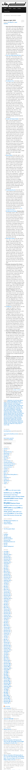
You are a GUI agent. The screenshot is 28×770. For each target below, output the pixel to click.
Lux (22, 507)
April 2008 (6, 693)
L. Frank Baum (19, 410)
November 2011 (7, 631)
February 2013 (7, 609)
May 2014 (6, 586)
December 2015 (7, 557)
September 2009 (7, 668)
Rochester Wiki (7, 540)
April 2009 (6, 675)
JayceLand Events (8, 467)
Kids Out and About (8, 538)
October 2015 (7, 560)
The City (5, 544)
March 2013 (6, 607)
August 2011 (6, 634)
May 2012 (6, 622)
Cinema (22, 496)
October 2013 (7, 597)
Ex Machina (10, 406)
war (21, 515)
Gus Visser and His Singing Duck (13, 407)
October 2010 (7, 648)
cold (5, 500)
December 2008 (7, 681)
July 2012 (6, 619)
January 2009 (7, 680)
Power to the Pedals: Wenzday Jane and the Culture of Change (13, 416)
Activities (6, 448)
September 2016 (7, 554)
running (20, 513)
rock (15, 513)
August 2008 (6, 687)
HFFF (6, 507)
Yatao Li (19, 423)
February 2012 (7, 627)
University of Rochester (14, 515)
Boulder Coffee (12, 492)
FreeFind (10, 439)
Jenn (22, 408)
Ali (7, 489)
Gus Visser (18, 406)
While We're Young (14, 423)
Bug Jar (18, 493)
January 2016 (7, 556)
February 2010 (7, 660)
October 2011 (7, 633)
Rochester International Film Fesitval (12, 417)
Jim (4, 409)
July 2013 (6, 601)
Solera (5, 515)
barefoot (6, 493)
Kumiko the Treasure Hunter (9, 410)
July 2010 (6, 653)
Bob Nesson (15, 402)
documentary (15, 500)
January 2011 (7, 644)
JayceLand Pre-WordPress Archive (11, 434)
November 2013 (7, 595)
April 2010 (6, 657)
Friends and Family (8, 462)
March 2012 (6, 625)
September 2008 (7, 686)
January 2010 (7, 662)
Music (5, 473)
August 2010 (6, 651)
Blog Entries (10, 400)
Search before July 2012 (9, 438)
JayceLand (7, 706)
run (17, 513)
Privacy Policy (6, 11)
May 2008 (6, 692)
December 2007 (7, 700)
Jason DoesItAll (7, 522)
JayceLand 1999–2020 (8, 718)
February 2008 (7, 696)
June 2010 (6, 654)
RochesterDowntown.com (9, 541)
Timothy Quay (14, 422)
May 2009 (6, 674)
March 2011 (6, 641)
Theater (5, 482)
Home (5, 8)
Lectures (6, 468)
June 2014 (6, 584)
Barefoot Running (8, 451)
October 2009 (7, 666)
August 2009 (6, 669)
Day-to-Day (6, 458)
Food (5, 459)
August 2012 (6, 618)
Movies (21, 400)
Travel (5, 483)
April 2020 (6, 553)
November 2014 (7, 577)
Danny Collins (14, 405)
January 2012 (7, 628)
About (14, 8)
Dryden (7, 502)
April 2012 (6, 624)
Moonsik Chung (11, 413)
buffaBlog (6, 534)
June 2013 (6, 603)
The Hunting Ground (12, 421)
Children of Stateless (8, 404)
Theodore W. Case (7, 422)
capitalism (13, 496)
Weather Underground (8, 546)
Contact (19, 8)
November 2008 (7, 683)
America (9, 490)
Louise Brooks (7, 412)
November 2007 (7, 701)
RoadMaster (11, 513)
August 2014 (6, 581)
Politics (5, 479)
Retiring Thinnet (7, 729)
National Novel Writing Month (10, 474)
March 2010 (6, 659)
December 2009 (7, 663)
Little (19, 507)
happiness (20, 505)
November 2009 (7, 665)
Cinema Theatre (18, 498)
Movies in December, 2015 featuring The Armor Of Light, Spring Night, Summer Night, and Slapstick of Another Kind (14, 741)
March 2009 (6, 677)
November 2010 (7, 647)
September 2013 (7, 598)
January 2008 (7, 698)
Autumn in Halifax (17, 490)
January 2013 (7, 610)
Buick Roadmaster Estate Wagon (11, 494)
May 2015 (6, 568)
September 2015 (7, 562)
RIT (7, 513)
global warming (15, 505)
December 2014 (7, 575)
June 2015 (6, 566)
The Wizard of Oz (19, 421)
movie (5, 509)
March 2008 (6, 695)
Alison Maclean (14, 401)
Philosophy (6, 477)
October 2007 (7, 703)
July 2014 (6, 583)
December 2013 (7, 594)
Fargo (14, 406)
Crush (9, 405)
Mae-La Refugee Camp (14, 412)
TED (8, 515)
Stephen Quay (13, 419)
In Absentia (18, 408)
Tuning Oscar (20, 422)
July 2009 (6, 671)
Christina (18, 496)
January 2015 (7, 574)
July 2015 (6, 565)
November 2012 (7, 613)
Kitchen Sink (18, 409)
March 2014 (6, 589)
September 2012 (7, 616)
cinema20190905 (9, 498)
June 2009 (6, 672)
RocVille (5, 543)
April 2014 (6, 587)
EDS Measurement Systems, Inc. (11, 520)
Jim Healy (14, 507)
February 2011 (7, 642)
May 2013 (6, 604)
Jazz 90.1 (6, 535)
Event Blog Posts (7, 431)
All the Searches (7, 708)
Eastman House (15, 503)
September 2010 (7, 650)
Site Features (7, 480)
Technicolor (19, 419)
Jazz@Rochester (7, 537)
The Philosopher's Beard (9, 529)
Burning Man (6, 455)
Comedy (5, 456)
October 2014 (7, 578)
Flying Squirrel (7, 505)
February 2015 (7, 572)
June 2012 (6, 621)
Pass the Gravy (7, 415)
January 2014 (7, 592)
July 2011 (6, 636)
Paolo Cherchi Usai (18, 414)
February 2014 (7, 591)
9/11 (4, 490)
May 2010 (6, 656)
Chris (14, 404)
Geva (11, 505)
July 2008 (6, 689)
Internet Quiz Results (8, 465)
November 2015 (7, 559)
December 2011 (7, 630)
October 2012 (7, 615)
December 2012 (7, 612)
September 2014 (7, 580)
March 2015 (6, 571)
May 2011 (6, 639)
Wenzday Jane (7, 423)
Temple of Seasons (8, 523)
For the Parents (16, 400)
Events (10, 8)
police (20, 511)
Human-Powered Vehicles (9, 464)
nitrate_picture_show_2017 (11, 511)
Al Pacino (9, 401)
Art (4, 450)
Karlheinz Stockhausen (10, 409)
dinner (11, 500)
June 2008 (6, 690)
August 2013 (6, 600)
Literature (6, 470)
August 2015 (6, 563)
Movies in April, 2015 (10, 20)
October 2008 (7, 684)
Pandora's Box (11, 414)
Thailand (5, 421)
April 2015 (6, 569)
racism (5, 513)
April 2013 (6, 606)
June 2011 (6, 637)
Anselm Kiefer (10, 402)
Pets (5, 476)
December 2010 (7, 645)
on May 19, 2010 (16, 389)
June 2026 (6, 551)
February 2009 (7, 678)
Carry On (21, 402)
